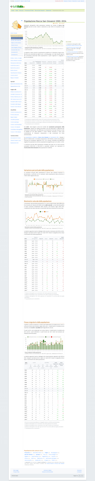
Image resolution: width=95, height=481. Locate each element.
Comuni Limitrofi (14, 75)
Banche (82, 1)
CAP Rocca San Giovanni (72, 51)
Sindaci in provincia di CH (16, 91)
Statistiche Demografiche (16, 35)
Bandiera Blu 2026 (59, 1)
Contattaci (79, 471)
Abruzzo (21, 10)
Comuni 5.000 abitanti (16, 132)
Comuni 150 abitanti (15, 127)
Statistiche (74, 1)
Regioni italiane (14, 117)
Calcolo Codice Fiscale (25, 1)
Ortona (27, 458)
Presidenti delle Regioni (16, 104)
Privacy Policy (16, 471)
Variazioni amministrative (47, 471)
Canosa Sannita (29, 460)
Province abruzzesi (15, 114)
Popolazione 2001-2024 (15, 38)
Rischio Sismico (14, 70)
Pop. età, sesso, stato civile (16, 40)
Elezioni (70, 1)
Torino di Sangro (53, 454)
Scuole (78, 1)
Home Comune (14, 33)
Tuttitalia (12, 1)
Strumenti (79, 470)
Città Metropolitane (15, 119)
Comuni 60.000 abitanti (16, 124)
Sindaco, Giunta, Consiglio (16, 58)
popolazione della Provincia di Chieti (74, 45)
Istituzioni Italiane (47, 470)
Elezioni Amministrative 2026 (16, 83)
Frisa (45, 454)
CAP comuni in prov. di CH (16, 99)
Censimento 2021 (14, 52)
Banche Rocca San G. (15, 68)
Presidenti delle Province (16, 101)
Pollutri (54, 460)
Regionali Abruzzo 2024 (15, 86)
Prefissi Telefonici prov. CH (16, 96)
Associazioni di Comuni (16, 138)
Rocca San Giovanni (40, 10)
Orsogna (47, 460)
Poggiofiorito (46, 456)
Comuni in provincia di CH (16, 112)
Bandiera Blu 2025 (14, 142)
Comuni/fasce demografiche (16, 129)
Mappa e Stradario (15, 77)
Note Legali (15, 470)
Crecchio (54, 456)
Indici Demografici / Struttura (16, 47)
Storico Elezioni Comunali (16, 60)
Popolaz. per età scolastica (16, 42)
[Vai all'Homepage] (18, 6)
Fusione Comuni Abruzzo (16, 106)
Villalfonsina (41, 458)
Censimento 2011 (14, 54)
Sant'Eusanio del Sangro (52, 458)
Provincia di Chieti (29, 10)
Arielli (33, 458)
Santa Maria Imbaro (38, 452)
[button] (79, 476)
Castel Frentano (36, 456)
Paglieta (27, 456)
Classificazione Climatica (16, 72)
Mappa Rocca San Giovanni (73, 56)
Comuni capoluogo (15, 122)
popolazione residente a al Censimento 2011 (42, 137)
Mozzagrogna (55, 452)
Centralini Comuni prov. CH (16, 94)
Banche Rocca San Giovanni (73, 47)
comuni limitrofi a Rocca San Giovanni (55, 463)
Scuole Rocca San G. (15, 65)
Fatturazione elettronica (16, 63)
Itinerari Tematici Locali (16, 140)
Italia (17, 10)
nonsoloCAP (17, 1)
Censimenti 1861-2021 (15, 49)
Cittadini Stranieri (14, 45)
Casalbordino (39, 460)
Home (12, 10)
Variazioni (66, 1)
